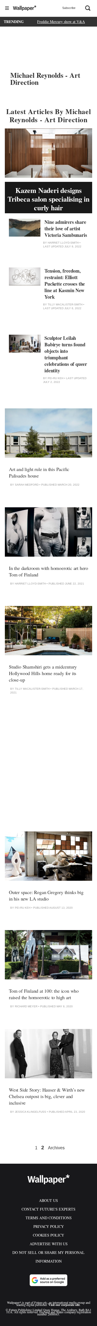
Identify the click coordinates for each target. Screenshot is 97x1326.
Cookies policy (48, 1235)
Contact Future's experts (48, 1209)
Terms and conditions (49, 1217)
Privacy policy (48, 1226)
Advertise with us (49, 1243)
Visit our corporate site (64, 1304)
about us (48, 1200)
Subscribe (68, 7)
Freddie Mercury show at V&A (61, 21)
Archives (56, 1148)
